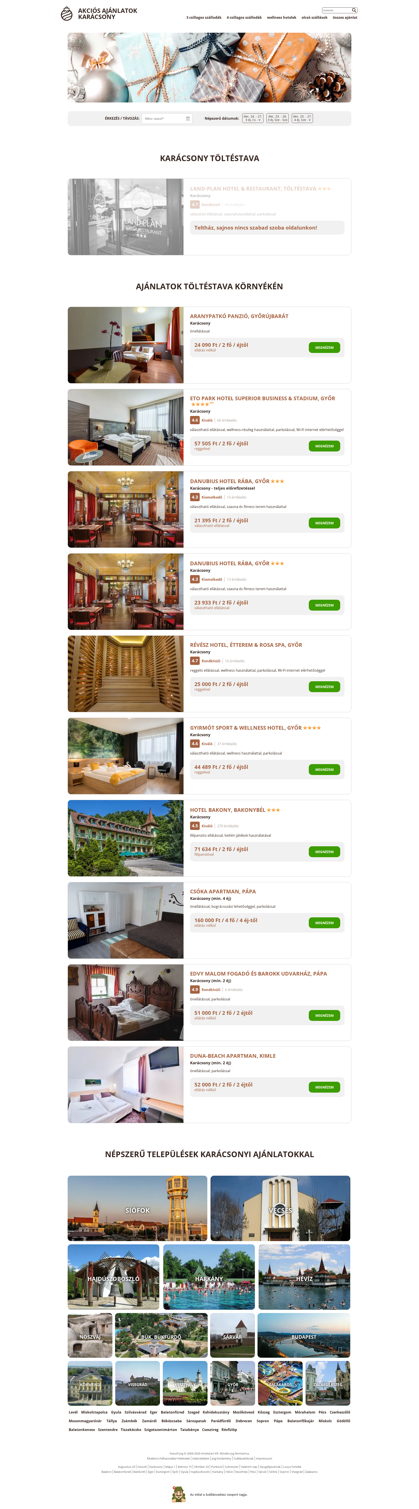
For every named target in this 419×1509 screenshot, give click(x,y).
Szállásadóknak (244, 1458)
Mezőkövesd (243, 1412)
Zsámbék (129, 1421)
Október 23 (201, 1467)
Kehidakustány (216, 1412)
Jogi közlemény (221, 1458)
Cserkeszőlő (340, 1412)
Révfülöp (229, 1429)
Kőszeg (264, 1412)
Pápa (278, 1421)
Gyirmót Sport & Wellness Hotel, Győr (246, 727)
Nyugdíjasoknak (270, 1467)
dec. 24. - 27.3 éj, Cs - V (253, 118)
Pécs (322, 1412)
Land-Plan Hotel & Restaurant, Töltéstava (253, 188)
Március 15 (185, 1467)
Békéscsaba (171, 1421)
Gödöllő (343, 1421)
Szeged (193, 1412)
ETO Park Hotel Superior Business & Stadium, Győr (262, 398)
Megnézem (324, 347)
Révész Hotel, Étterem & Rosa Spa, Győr (246, 644)
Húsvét (142, 1467)
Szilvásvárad (135, 1412)
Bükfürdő (139, 1472)
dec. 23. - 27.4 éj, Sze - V (302, 118)
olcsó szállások (315, 17)
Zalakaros (311, 1472)
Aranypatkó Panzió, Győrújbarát (239, 316)
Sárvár (262, 1472)
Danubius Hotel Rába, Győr (230, 481)
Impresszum (264, 1458)
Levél (73, 1412)
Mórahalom (305, 1412)
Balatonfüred (172, 1412)
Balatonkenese (82, 1429)
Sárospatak (196, 1421)
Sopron (263, 1421)
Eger (153, 1412)
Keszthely (241, 1472)
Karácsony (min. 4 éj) (210, 898)
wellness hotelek (281, 17)
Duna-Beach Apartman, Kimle (233, 1055)
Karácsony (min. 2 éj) (210, 980)
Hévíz (229, 1472)
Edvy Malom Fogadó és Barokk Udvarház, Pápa (258, 973)
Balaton (106, 1472)
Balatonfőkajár (300, 1421)
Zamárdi (149, 1421)
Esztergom (282, 1412)
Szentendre (108, 1429)
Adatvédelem (201, 1458)
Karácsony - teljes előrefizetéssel (222, 488)
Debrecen (244, 1421)
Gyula (116, 1412)
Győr (175, 1472)
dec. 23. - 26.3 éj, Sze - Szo (277, 118)
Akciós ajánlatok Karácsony (107, 13)
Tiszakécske (131, 1429)
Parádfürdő (221, 1421)
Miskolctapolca (94, 1412)
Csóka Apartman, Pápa (223, 891)
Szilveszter (232, 1467)
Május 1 (170, 1467)
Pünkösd (217, 1467)
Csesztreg (210, 1429)
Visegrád (297, 1472)
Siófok (273, 1472)
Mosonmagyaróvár (85, 1421)
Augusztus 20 (126, 1467)
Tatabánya (189, 1429)
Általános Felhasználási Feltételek (168, 1458)
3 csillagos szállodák (204, 17)
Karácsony (200, 195)
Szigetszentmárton (160, 1429)
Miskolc (325, 1421)
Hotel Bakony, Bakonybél (228, 809)
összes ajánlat (345, 17)
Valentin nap (249, 1467)
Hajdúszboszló (200, 1472)
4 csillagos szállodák (244, 17)
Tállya (111, 1421)
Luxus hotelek (292, 1467)
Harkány (217, 1472)
